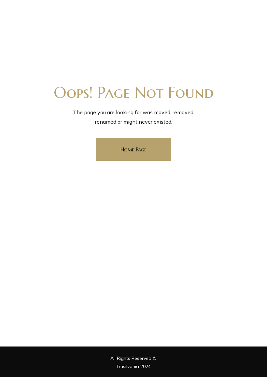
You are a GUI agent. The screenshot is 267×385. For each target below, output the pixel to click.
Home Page (133, 149)
